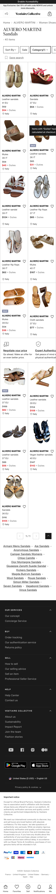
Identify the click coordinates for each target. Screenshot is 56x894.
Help (8, 689)
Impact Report (13, 727)
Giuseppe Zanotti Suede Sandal (26, 566)
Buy (7, 631)
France (8, 874)
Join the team (13, 732)
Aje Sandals (42, 546)
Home (6, 22)
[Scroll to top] (48, 536)
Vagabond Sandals (37, 586)
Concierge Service (16, 621)
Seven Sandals (12, 586)
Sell (8, 658)
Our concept (12, 616)
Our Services (13, 610)
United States (33, 874)
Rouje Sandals (37, 578)
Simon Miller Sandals (26, 582)
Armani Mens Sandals (16, 546)
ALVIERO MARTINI (24, 22)
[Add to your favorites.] (24, 96)
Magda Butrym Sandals (26, 574)
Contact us (11, 700)
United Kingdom (19, 874)
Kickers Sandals (26, 570)
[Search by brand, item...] (6, 14)
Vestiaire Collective (18, 711)
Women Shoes (47, 22)
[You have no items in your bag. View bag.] (49, 14)
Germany (45, 874)
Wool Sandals (15, 578)
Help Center (12, 695)
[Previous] (20, 536)
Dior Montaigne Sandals (26, 562)
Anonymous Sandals (26, 550)
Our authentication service (20, 642)
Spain (25, 877)
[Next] (36, 536)
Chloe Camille (26, 558)
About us (10, 717)
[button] (49, 14)
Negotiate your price (15, 350)
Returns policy (13, 647)
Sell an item (12, 674)
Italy (31, 877)
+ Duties (11, 110)
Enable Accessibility (28, 1)
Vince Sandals (28, 590)
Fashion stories (14, 737)
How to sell (11, 664)
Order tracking (13, 637)
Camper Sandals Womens (26, 554)
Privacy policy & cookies (26, 787)
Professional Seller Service (20, 679)
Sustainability (13, 722)
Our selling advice (15, 669)
